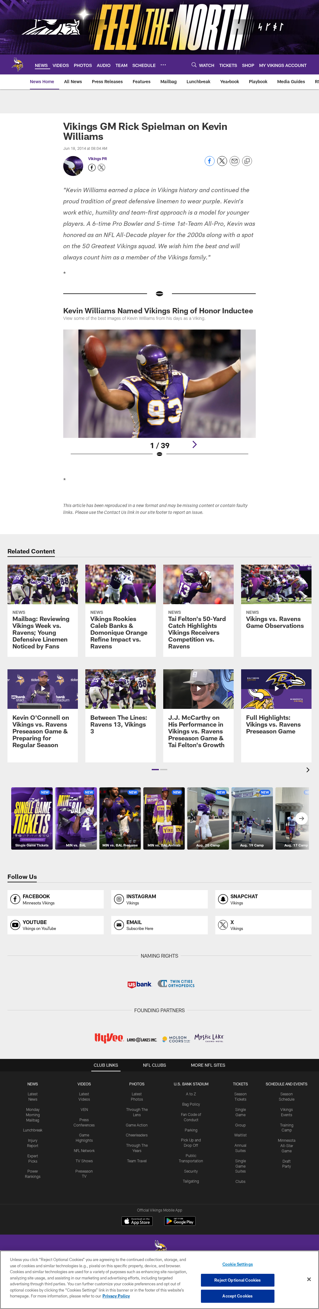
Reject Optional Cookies (237, 1280)
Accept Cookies (237, 1295)
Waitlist (240, 1135)
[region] (159, 1279)
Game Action (137, 1125)
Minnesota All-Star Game (286, 1145)
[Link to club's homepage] (17, 64)
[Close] (309, 1279)
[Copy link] (247, 161)
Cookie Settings (237, 1264)
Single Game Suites (240, 1166)
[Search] (194, 64)
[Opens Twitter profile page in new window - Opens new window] (101, 167)
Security (191, 1171)
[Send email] (235, 164)
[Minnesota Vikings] (159, 1250)
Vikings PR (97, 158)
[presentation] (309, 770)
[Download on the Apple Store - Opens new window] (137, 1222)
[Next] (194, 444)
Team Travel (137, 1161)
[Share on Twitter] (222, 164)
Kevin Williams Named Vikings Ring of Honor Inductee (158, 310)
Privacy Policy (116, 1295)
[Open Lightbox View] (159, 397)
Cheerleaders (137, 1135)
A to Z (191, 1094)
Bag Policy (191, 1104)
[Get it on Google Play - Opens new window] (179, 1224)
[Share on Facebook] (210, 164)
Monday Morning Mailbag (33, 1114)
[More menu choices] (163, 64)
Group (240, 1125)
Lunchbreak (32, 1130)
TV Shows (84, 1161)
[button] (155, 769)
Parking (191, 1130)
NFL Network (84, 1150)
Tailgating (191, 1181)
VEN (84, 1109)
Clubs (240, 1181)
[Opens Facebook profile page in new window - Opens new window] (92, 167)
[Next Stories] (301, 818)
